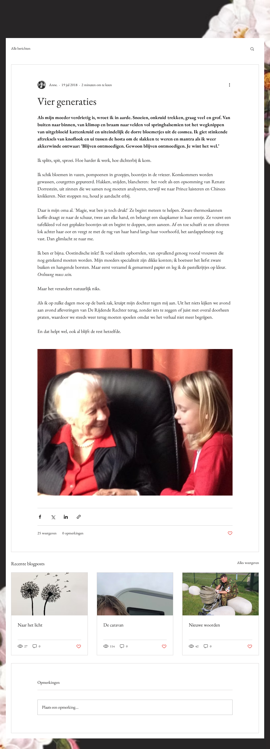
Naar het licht (30, 625)
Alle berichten (20, 48)
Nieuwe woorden (204, 625)
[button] (252, 48)
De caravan (113, 625)
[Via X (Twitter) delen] (52, 516)
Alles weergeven (248, 562)
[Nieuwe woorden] (220, 594)
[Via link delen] (78, 516)
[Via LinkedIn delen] (65, 516)
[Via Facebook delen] (39, 516)
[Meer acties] (229, 85)
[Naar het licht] (49, 594)
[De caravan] (135, 594)
